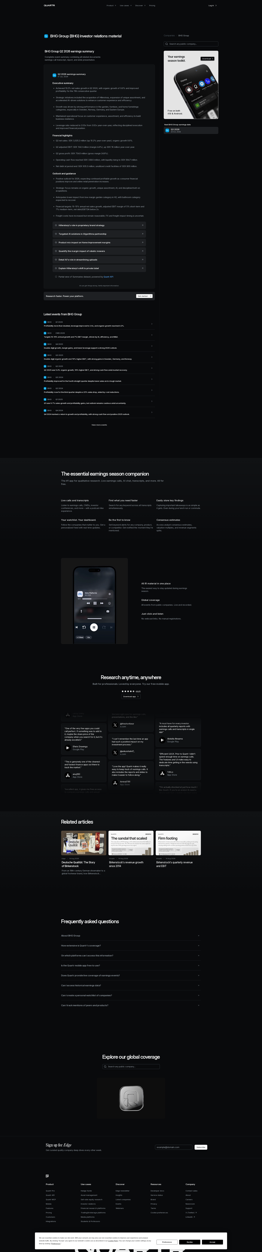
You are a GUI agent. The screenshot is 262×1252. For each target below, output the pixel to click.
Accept (212, 1242)
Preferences (167, 1242)
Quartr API (108, 276)
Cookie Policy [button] (113, 1241)
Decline (190, 1242)
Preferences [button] (55, 1244)
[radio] (122, 691)
